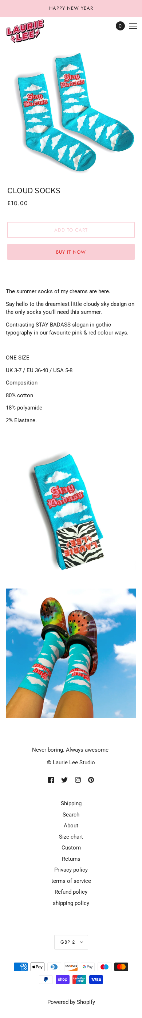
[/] (32, 31)
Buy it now (71, 252)
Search (71, 814)
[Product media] (71, 512)
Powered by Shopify (71, 1002)
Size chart (71, 837)
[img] (51, 780)
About (71, 825)
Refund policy (71, 892)
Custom (71, 847)
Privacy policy (71, 870)
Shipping (71, 803)
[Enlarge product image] (71, 111)
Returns (71, 859)
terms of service (71, 881)
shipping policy (71, 903)
